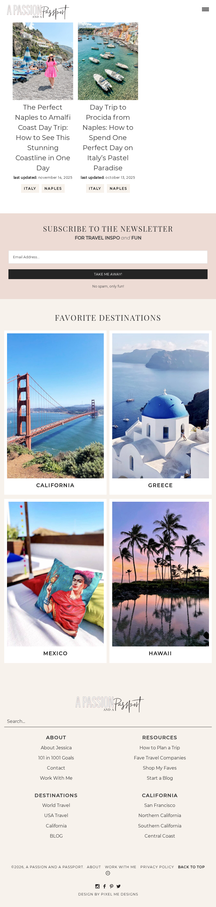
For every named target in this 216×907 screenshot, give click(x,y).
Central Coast (160, 836)
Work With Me (56, 778)
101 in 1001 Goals (56, 758)
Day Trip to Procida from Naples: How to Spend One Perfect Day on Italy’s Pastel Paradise (107, 137)
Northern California (159, 815)
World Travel (56, 805)
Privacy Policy (157, 867)
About (94, 867)
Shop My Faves (160, 768)
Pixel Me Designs (119, 894)
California (56, 826)
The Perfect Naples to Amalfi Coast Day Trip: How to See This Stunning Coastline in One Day (43, 137)
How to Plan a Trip (160, 747)
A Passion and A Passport (36, 10)
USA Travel (56, 815)
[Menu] (205, 9)
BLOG (56, 836)
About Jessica (56, 747)
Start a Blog (160, 778)
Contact (56, 768)
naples (53, 188)
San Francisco (159, 805)
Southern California (159, 826)
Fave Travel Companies (160, 758)
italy (30, 188)
